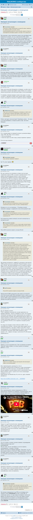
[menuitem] (5, 5)
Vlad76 (5, 17)
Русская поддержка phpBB (16, 517)
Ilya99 (5, 101)
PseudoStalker (7, 26)
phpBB (14, 515)
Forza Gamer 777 (7, 148)
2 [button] (20, 15)
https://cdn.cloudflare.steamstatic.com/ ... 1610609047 (13, 378)
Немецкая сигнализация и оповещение (14, 10)
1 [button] (18, 15)
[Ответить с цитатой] (29, 19)
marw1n (5, 382)
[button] (17, 15)
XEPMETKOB (6, 81)
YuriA (2, 336)
